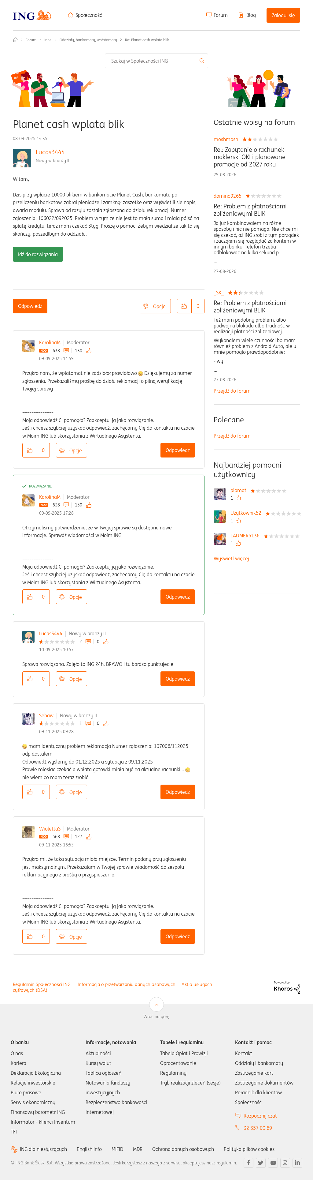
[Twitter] (261, 1163)
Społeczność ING (15, 39)
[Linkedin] (297, 1163)
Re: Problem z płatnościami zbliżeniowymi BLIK (250, 210)
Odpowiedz (30, 306)
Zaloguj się (283, 15)
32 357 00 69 (258, 1128)
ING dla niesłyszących (43, 1149)
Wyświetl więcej (231, 558)
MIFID (117, 1149)
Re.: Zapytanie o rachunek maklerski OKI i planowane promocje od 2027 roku (249, 157)
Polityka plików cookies (249, 1149)
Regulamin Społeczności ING (42, 984)
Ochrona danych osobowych (183, 1149)
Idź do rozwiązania (38, 254)
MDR (137, 1149)
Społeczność (88, 15)
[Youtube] (273, 1163)
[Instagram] (285, 1163)
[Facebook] (248, 1163)
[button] (184, 306)
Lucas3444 (50, 152)
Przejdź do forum (232, 391)
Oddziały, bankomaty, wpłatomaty (88, 40)
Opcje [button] (159, 306)
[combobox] (156, 61)
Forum (221, 15)
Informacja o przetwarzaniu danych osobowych (126, 984)
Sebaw (46, 715)
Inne (48, 40)
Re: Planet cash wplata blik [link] (147, 40)
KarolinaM (50, 342)
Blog (251, 15)
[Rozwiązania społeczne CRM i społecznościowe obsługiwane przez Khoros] (287, 987)
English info (89, 1149)
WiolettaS (50, 829)
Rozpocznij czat (260, 1116)
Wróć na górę (156, 1016)
